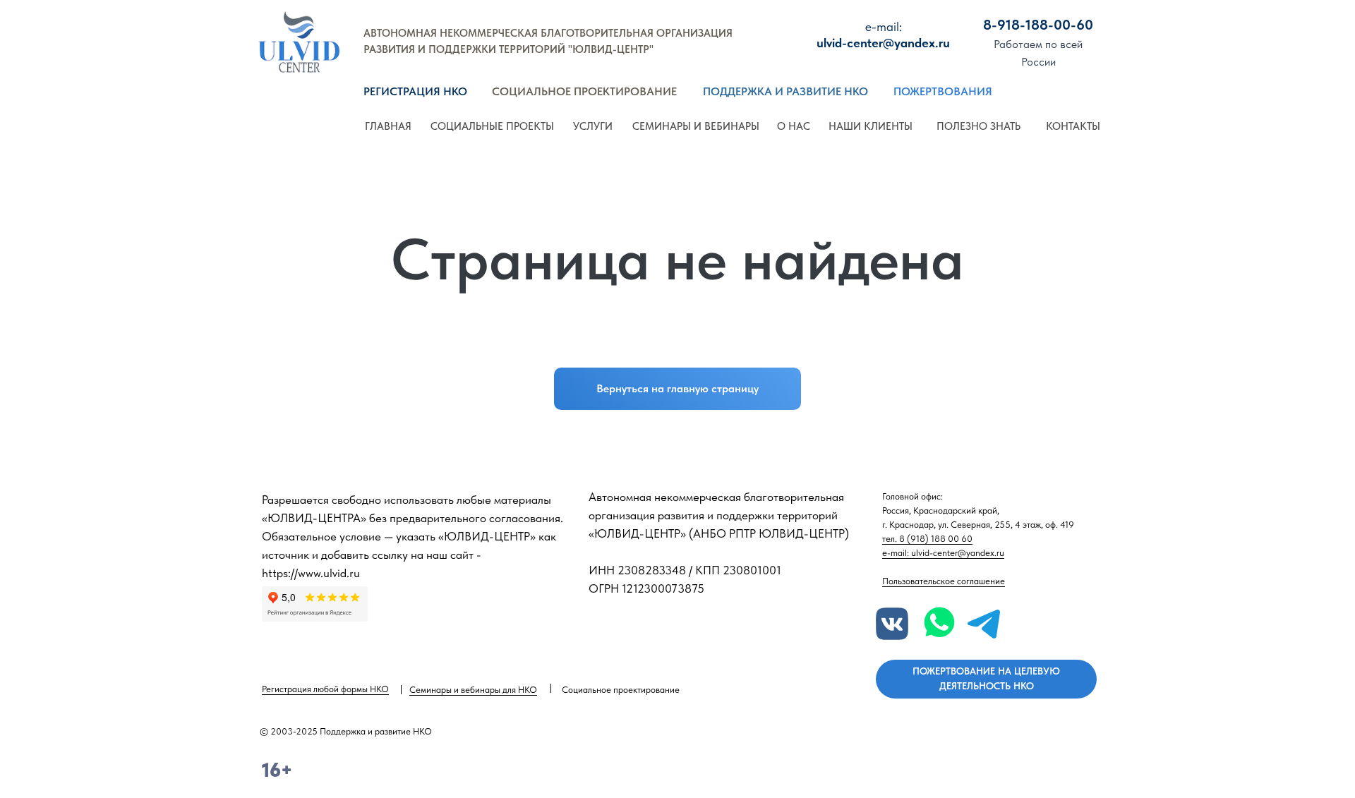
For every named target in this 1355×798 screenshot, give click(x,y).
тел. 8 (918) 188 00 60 (927, 538)
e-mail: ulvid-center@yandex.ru (943, 553)
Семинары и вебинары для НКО (473, 689)
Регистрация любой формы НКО (325, 689)
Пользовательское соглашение (943, 581)
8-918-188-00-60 (1038, 24)
